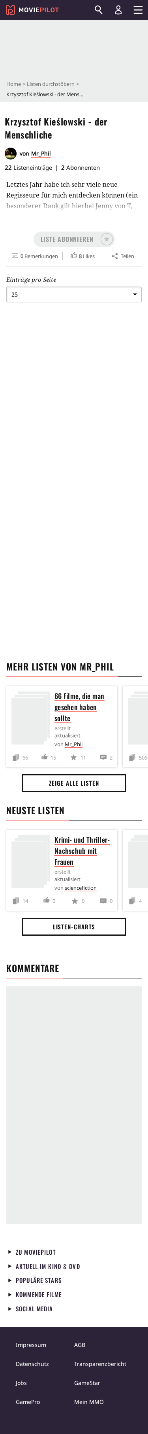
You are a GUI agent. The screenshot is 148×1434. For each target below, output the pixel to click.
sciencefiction (81, 887)
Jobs (21, 1383)
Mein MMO (89, 1402)
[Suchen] (99, 10)
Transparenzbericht (100, 1364)
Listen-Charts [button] (74, 926)
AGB (79, 1345)
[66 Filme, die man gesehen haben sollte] (32, 719)
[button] (74, 239)
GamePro (28, 1402)
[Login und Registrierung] (118, 10)
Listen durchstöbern (51, 83)
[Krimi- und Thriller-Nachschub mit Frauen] (32, 863)
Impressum (31, 1345)
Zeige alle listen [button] (74, 783)
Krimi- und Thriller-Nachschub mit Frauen (82, 850)
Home (13, 83)
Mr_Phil (41, 153)
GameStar (87, 1383)
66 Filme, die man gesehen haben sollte (79, 707)
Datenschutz (32, 1364)
